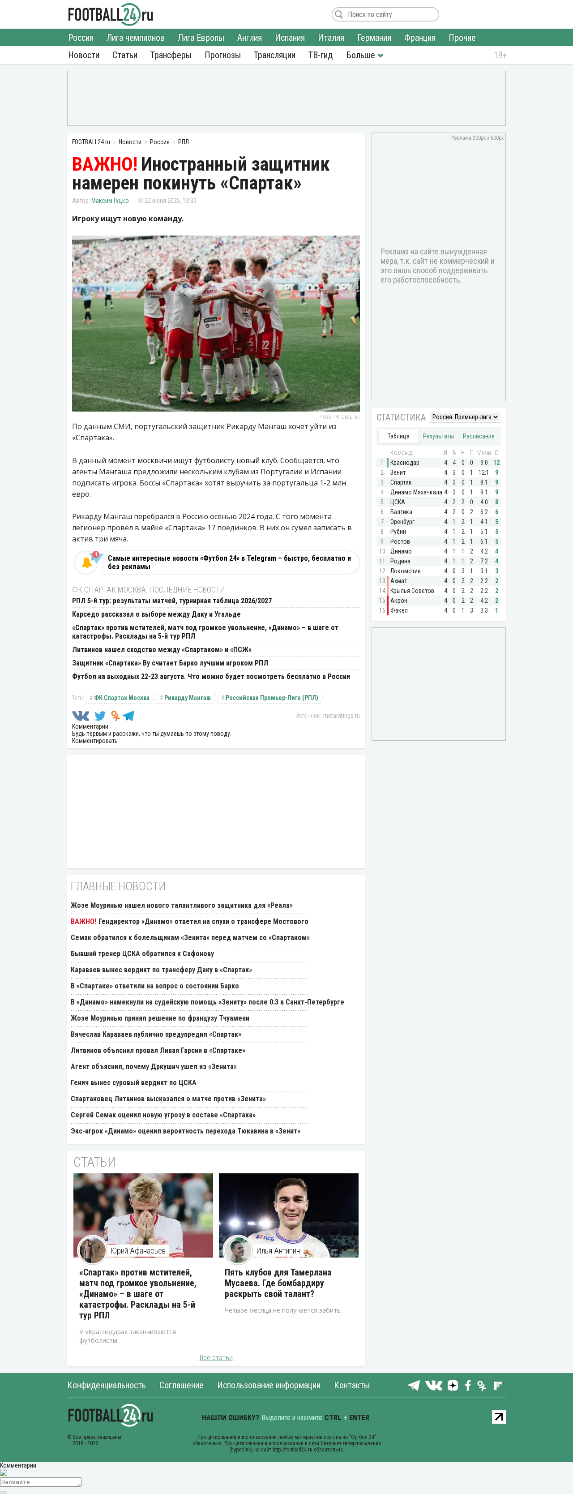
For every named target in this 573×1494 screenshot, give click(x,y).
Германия (374, 37)
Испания (290, 37)
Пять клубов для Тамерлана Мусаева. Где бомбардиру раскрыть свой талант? (278, 1283)
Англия (249, 37)
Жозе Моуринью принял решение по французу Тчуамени (160, 1018)
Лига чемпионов (136, 37)
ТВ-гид (320, 55)
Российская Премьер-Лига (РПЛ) (272, 697)
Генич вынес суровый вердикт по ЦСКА (134, 1082)
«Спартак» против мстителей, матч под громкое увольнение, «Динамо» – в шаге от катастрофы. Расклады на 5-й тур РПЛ (138, 1294)
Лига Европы (201, 37)
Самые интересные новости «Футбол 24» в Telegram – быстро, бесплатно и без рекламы (229, 562)
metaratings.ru (341, 715)
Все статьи (216, 1357)
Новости (83, 55)
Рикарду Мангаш (187, 697)
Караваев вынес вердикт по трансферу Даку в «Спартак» (161, 970)
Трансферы (171, 55)
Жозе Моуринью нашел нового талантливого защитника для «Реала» (182, 905)
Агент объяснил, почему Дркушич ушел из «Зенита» (154, 1066)
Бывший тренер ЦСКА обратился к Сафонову (142, 953)
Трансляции (274, 55)
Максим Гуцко (110, 200)
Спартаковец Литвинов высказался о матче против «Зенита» (168, 1099)
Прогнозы (223, 55)
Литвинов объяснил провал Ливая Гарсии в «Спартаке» (158, 1050)
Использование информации (269, 1385)
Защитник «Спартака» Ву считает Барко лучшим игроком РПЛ (170, 663)
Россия (81, 37)
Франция (420, 37)
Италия (331, 37)
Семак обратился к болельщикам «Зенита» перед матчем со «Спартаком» (190, 937)
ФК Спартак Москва (122, 697)
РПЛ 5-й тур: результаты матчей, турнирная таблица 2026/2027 (172, 601)
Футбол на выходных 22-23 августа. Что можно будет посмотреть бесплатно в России (211, 676)
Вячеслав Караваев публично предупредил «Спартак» (156, 1034)
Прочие (462, 37)
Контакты (352, 1385)
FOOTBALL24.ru (110, 14)
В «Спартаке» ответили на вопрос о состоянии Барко (155, 986)
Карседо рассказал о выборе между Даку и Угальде (156, 614)
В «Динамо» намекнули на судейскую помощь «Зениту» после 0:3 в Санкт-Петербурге (207, 1002)
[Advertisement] (286, 97)
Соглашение (181, 1385)
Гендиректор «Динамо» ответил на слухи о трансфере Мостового (203, 921)
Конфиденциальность (106, 1385)
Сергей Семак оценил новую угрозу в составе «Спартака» (163, 1115)
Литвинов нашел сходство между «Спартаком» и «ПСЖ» (162, 649)
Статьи (124, 55)
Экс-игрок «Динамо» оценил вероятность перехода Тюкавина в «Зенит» (185, 1131)
